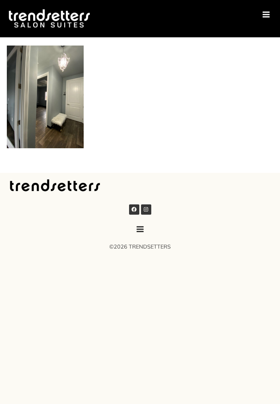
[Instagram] (146, 209)
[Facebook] (134, 209)
